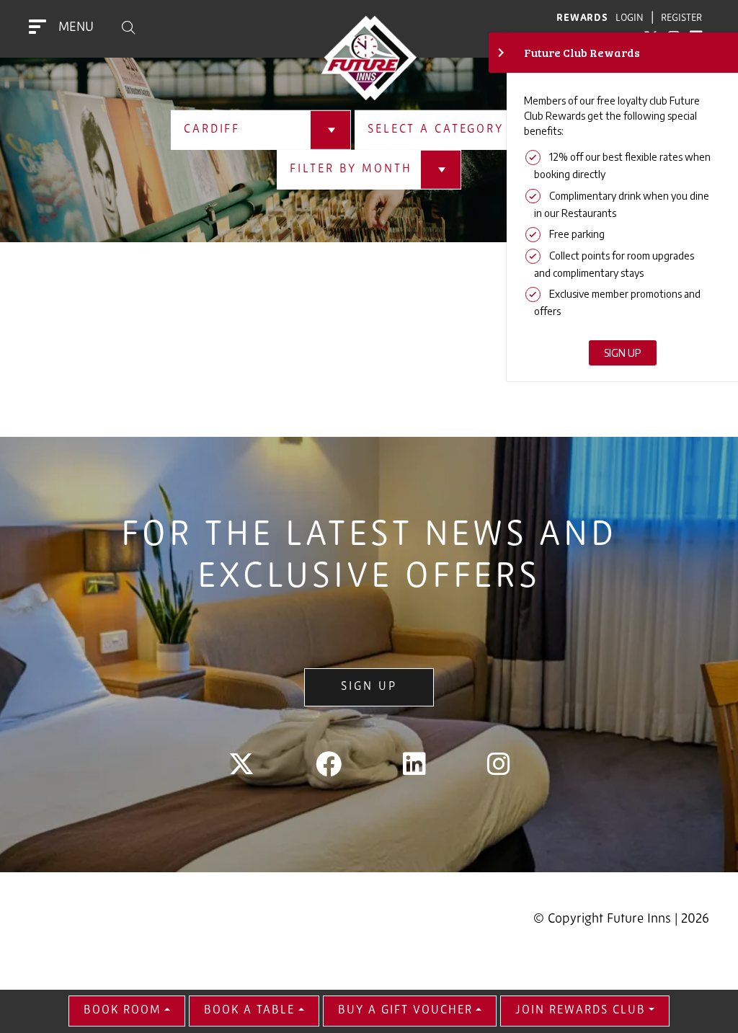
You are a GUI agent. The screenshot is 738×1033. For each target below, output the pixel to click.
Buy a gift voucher (405, 1010)
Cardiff (212, 130)
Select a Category (436, 130)
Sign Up (368, 687)
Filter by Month (351, 169)
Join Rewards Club (580, 1010)
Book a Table (249, 1010)
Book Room (122, 1010)
